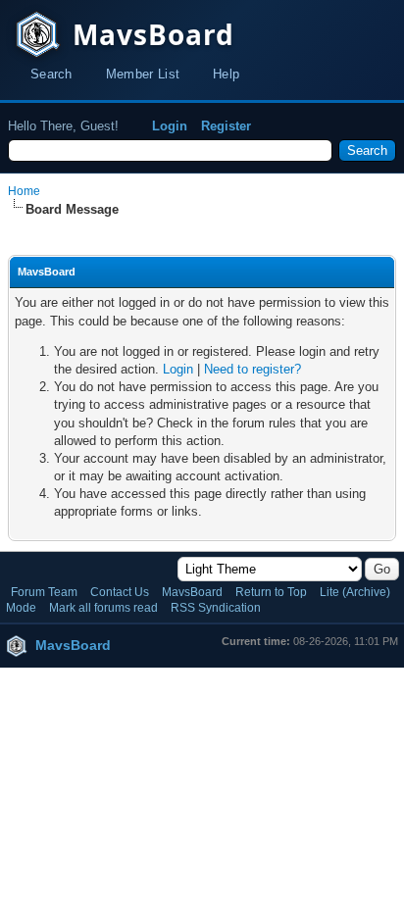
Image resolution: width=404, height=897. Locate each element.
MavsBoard (192, 592)
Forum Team (44, 592)
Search (51, 74)
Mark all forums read (103, 608)
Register (226, 126)
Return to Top (271, 592)
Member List (142, 74)
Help (226, 74)
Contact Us (119, 592)
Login (169, 126)
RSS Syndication (216, 608)
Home (24, 191)
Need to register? (252, 369)
